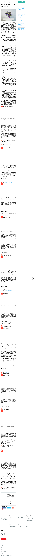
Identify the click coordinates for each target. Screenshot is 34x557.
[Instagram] (10, 503)
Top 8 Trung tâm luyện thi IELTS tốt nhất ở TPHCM (21, 5)
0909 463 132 (11, 290)
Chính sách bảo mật (12, 526)
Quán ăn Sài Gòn (20, 517)
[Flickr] (9, 503)
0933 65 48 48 (7, 254)
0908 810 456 (12, 408)
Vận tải (19, 524)
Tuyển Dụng (11, 522)
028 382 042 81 (7, 325)
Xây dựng (19, 526)
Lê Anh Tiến (9, 494)
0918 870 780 (12, 325)
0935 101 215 (7, 215)
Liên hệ (2, 553)
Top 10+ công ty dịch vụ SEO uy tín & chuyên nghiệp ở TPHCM (21, 31)
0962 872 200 (7, 290)
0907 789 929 (11, 182)
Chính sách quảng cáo (29, 518)
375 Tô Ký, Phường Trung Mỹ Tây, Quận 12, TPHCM (4, 519)
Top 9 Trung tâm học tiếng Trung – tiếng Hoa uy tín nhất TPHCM (21, 8)
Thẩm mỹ (19, 522)
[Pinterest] (12, 503)
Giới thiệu (10, 517)
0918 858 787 (7, 182)
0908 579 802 (7, 447)
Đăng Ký (10, 524)
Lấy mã (3, 538)
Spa (18, 519)
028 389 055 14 (7, 408)
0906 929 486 (11, 447)
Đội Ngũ (10, 519)
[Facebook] (7, 503)
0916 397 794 (7, 372)
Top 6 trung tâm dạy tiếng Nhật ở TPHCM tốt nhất (21, 12)
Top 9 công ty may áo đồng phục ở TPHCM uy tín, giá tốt (21, 20)
